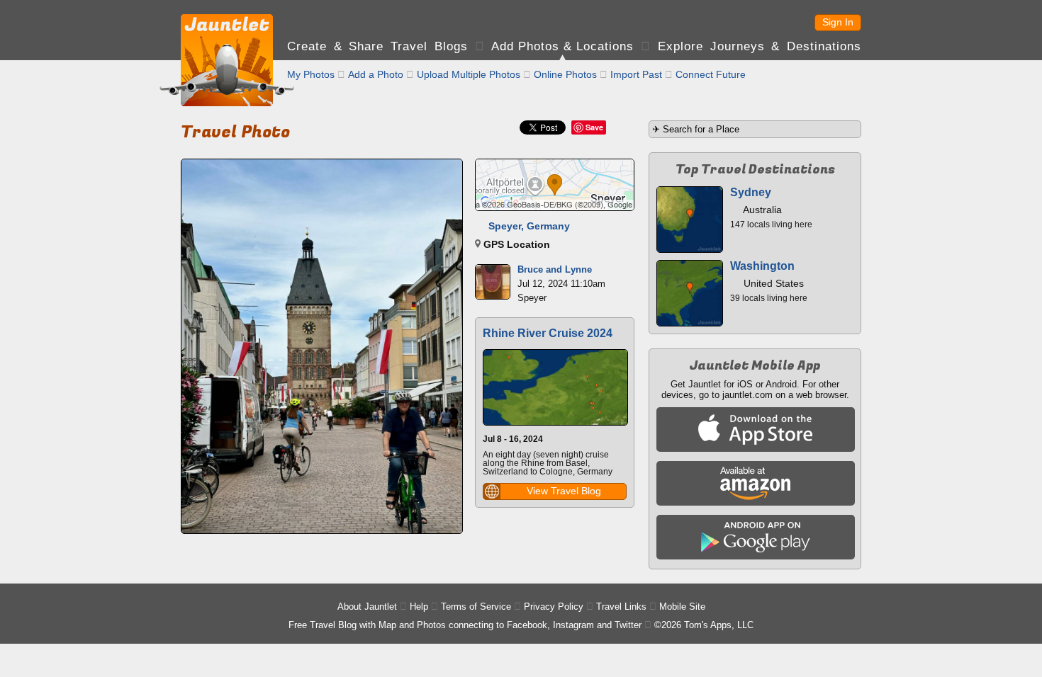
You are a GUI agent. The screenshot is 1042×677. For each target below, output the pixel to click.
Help (419, 606)
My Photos (311, 74)
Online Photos (565, 74)
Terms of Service (476, 606)
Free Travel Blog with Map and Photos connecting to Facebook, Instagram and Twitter (465, 625)
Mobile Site (682, 606)
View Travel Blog (564, 490)
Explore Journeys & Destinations (759, 46)
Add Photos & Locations (562, 46)
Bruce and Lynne (554, 269)
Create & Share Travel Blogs (377, 46)
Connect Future (711, 74)
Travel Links (621, 606)
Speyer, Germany (529, 226)
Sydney (750, 192)
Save (594, 127)
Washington (762, 266)
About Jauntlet (367, 606)
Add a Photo (375, 74)
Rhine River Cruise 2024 (547, 333)
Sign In (837, 22)
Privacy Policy (553, 606)
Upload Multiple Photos (468, 74)
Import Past (636, 74)
